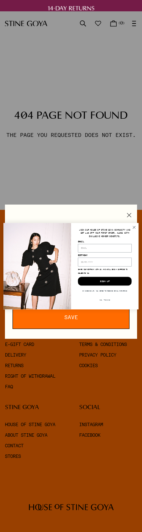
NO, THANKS (105, 300)
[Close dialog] (134, 227)
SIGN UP (105, 281)
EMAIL (81, 241)
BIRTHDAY (83, 255)
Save (71, 317)
